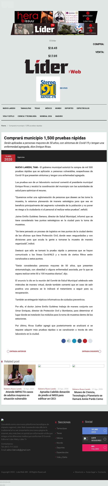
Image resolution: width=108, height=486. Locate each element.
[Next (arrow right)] (4, 485)
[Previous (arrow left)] (1, 485)
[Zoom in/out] (9, 482)
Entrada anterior (17, 351)
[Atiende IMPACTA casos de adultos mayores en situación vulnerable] (20, 375)
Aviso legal (90, 472)
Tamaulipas (26, 108)
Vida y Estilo (8, 116)
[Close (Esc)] (1, 482)
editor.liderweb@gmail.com (18, 450)
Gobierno (7, 389)
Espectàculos (62, 452)
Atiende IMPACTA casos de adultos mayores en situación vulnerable (18, 395)
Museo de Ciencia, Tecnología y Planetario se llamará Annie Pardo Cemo (87, 395)
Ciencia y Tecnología (27, 116)
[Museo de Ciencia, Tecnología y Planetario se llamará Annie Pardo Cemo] (88, 375)
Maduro (59, 116)
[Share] (4, 482)
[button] (4, 4)
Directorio (79, 472)
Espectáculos (83, 108)
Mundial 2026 (46, 116)
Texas (37, 108)
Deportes (69, 108)
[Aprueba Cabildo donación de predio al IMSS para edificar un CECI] (54, 375)
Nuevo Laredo (9, 108)
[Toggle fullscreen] (6, 482)
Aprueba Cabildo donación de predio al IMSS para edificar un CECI (54, 395)
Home (3, 126)
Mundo (58, 108)
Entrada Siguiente (90, 351)
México (48, 108)
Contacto (102, 472)
